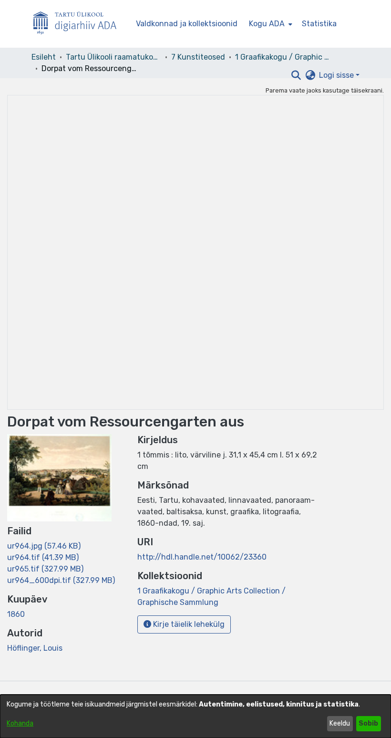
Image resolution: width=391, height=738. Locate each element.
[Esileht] (78, 24)
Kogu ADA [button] (267, 23)
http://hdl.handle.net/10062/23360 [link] (202, 556)
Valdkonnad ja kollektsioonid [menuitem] (186, 23)
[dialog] (195, 716)
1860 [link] (16, 614)
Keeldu (339, 723)
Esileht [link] (43, 57)
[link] (44, 546)
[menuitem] (269, 24)
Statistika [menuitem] (319, 23)
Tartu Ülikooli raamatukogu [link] (113, 57)
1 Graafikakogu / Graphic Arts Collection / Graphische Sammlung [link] (282, 57)
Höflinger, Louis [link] (34, 648)
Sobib (368, 723)
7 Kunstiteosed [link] (198, 57)
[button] (296, 75)
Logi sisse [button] (337, 75)
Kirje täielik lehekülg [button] (188, 624)
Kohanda (20, 723)
